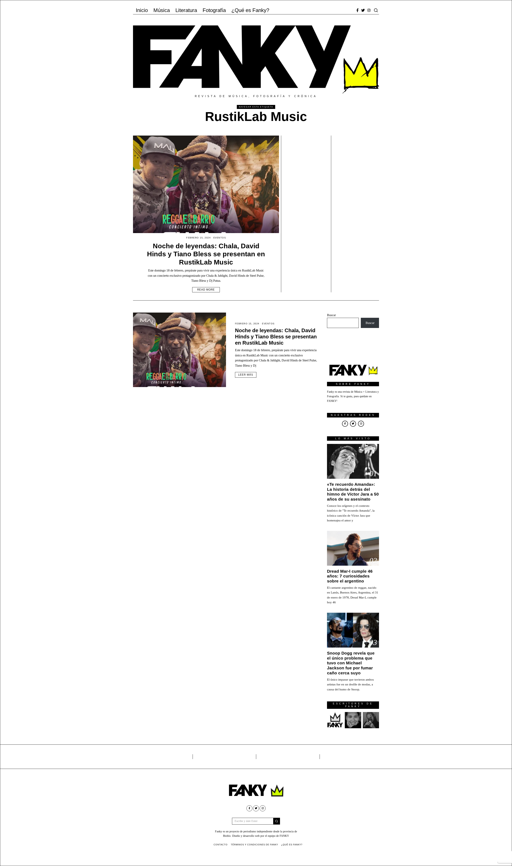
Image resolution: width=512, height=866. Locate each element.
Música (161, 10)
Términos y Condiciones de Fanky (254, 844)
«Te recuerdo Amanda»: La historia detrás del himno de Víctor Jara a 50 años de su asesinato (353, 492)
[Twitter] (363, 10)
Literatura (186, 10)
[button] (276, 821)
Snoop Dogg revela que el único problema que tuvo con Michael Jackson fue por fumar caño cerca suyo (351, 663)
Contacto (221, 844)
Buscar (331, 315)
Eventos (219, 237)
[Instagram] (369, 10)
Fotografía (214, 10)
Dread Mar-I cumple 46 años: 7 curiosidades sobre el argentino (350, 576)
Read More (206, 289)
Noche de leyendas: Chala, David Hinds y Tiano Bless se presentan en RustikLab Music (206, 254)
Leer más (245, 374)
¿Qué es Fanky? (250, 10)
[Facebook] (357, 10)
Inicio (142, 10)
